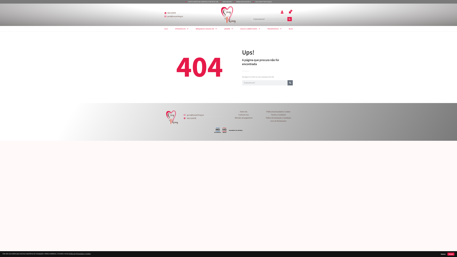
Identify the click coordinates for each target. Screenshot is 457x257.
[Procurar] (289, 19)
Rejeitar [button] (443, 254)
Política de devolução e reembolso (278, 118)
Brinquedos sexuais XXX (205, 29)
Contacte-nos (243, 115)
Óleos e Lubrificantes (248, 29)
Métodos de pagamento (244, 118)
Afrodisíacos (180, 29)
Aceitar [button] (451, 254)
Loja (166, 29)
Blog (291, 29)
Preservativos (273, 29)
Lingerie (227, 29)
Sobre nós (243, 112)
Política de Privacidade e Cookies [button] (80, 254)
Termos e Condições (278, 115)
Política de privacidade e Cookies (278, 112)
